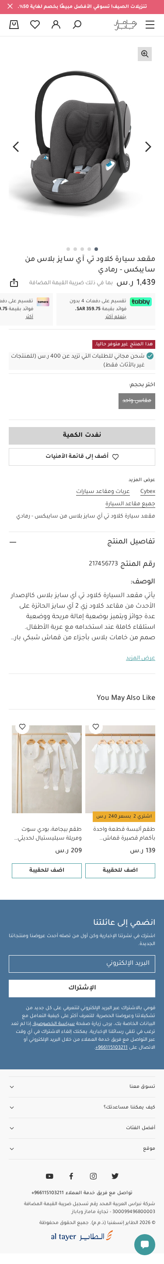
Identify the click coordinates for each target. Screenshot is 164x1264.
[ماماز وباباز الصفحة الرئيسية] (125, 25)
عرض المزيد (140, 659)
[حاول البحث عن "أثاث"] (77, 25)
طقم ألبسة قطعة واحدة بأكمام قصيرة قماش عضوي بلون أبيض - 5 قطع (122, 835)
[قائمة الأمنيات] (96, 727)
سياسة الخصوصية (53, 1024)
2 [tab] (89, 249)
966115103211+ (111, 1047)
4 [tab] (75, 249)
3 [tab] (82, 249)
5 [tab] (68, 249)
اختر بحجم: (142, 385)
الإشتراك (82, 988)
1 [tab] (96, 249)
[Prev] (148, 147)
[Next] (16, 147)
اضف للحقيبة (120, 871)
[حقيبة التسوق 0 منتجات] (14, 25)
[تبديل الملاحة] (150, 25)
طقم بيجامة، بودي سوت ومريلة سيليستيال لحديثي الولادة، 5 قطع (49, 835)
